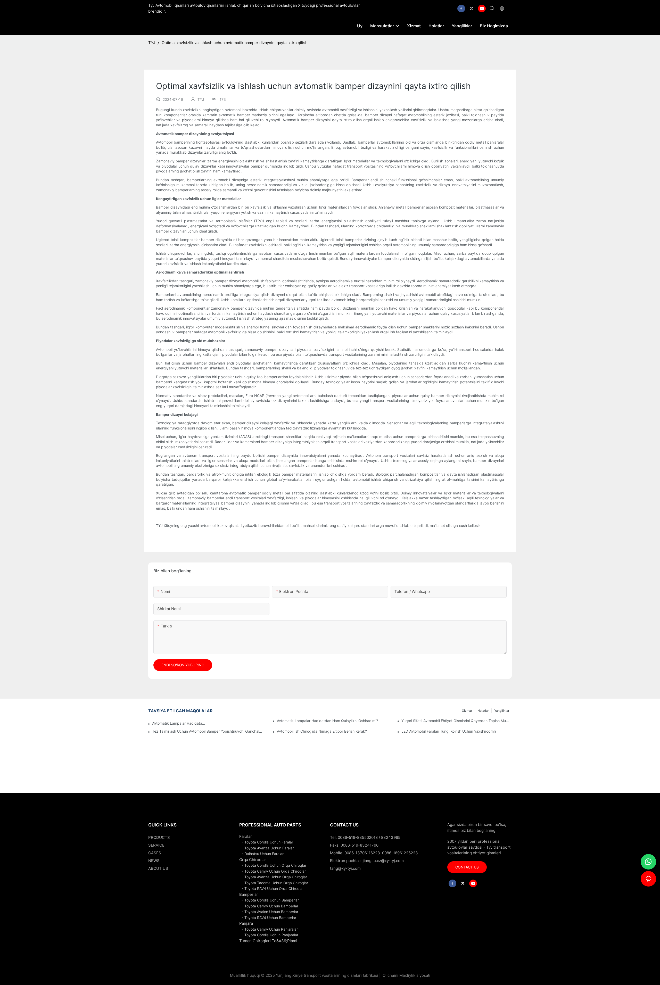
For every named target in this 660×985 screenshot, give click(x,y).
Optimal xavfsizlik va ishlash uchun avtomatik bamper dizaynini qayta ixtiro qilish (235, 42)
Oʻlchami (390, 975)
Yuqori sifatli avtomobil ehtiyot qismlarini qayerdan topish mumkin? (456, 720)
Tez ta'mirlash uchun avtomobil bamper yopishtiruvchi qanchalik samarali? (207, 731)
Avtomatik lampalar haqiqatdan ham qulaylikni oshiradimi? (327, 720)
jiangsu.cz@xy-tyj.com (383, 860)
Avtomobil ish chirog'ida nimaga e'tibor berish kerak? (322, 731)
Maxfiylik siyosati (414, 975)
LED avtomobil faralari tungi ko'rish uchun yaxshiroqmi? (448, 731)
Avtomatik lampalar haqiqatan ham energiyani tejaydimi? (178, 723)
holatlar (483, 711)
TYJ (151, 42)
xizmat (467, 711)
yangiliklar (501, 711)
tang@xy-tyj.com (345, 868)
